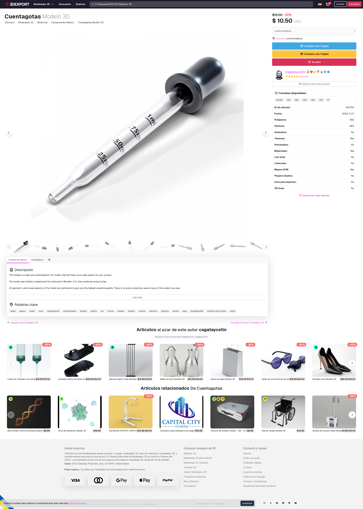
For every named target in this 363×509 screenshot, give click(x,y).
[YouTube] (295, 503)
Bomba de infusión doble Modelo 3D (329, 430)
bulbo (13, 311)
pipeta (22, 311)
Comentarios (37, 260)
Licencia (247, 467)
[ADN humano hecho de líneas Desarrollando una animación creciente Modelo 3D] (29, 412)
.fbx (288, 100)
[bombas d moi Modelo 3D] (334, 360)
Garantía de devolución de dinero (259, 485)
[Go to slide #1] (20, 246)
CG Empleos (190, 485)
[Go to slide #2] (39, 246)
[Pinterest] (277, 503)
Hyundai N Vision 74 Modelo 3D (247, 322)
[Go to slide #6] (111, 246)
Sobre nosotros (75, 448)
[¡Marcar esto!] (46, 372)
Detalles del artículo (18, 260)
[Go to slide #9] (166, 246)
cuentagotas (53, 311)
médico (131, 311)
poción (176, 311)
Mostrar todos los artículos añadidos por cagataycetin (181, 337)
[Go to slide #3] (57, 246)
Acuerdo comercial (252, 472)
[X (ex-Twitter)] (271, 503)
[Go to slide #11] (202, 246)
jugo (185, 311)
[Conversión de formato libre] (328, 100)
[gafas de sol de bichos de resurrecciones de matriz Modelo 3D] (283, 360)
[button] (352, 363)
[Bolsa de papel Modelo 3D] (232, 360)
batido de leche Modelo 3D (172, 379)
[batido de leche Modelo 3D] (181, 360)
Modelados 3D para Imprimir (198, 458)
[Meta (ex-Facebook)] (283, 503)
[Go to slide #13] (238, 246)
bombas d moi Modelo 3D (324, 379)
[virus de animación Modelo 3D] (80, 412)
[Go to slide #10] (184, 246)
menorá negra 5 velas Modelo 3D (124, 379)
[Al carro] (40, 372)
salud (232, 311)
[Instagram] (264, 503)
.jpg (321, 100)
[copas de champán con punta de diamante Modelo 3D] (29, 360)
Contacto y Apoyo (255, 448)
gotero (94, 311)
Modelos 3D (190, 453)
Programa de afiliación (195, 476)
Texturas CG (190, 467)
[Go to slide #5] (93, 246)
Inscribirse (354, 4)
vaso (41, 311)
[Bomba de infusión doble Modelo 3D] (334, 412)
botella (83, 311)
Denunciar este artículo (316, 195)
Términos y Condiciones (255, 481)
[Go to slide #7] (129, 246)
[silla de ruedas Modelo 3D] (283, 412)
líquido (121, 311)
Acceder (340, 4)
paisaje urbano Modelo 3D (24, 322)
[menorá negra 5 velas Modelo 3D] (131, 360)
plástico (153, 311)
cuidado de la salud (216, 311)
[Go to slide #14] (256, 246)
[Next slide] (266, 133)
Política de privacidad (254, 476)
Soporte (247, 453)
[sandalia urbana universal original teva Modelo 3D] (80, 360)
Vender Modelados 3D (195, 472)
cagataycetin (295, 72)
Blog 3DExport (191, 481)
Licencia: (280, 38)
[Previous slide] (9, 133)
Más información (77, 503)
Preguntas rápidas (252, 462)
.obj (296, 100)
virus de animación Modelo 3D (72, 430)
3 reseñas (303, 76)
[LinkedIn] (289, 503)
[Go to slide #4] (75, 246)
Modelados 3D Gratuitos (196, 462)
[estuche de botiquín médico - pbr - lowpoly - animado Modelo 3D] (232, 412)
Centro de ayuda (251, 458)
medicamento (69, 311)
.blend (279, 100)
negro (32, 311)
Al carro (316, 62)
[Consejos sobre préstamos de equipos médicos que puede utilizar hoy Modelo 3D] (181, 412)
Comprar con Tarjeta (316, 46)
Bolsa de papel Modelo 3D (223, 379)
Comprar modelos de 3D (200, 448)
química (165, 311)
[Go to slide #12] (220, 246)
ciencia (142, 311)
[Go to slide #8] (148, 246)
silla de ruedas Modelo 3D (274, 430)
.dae (313, 100)
